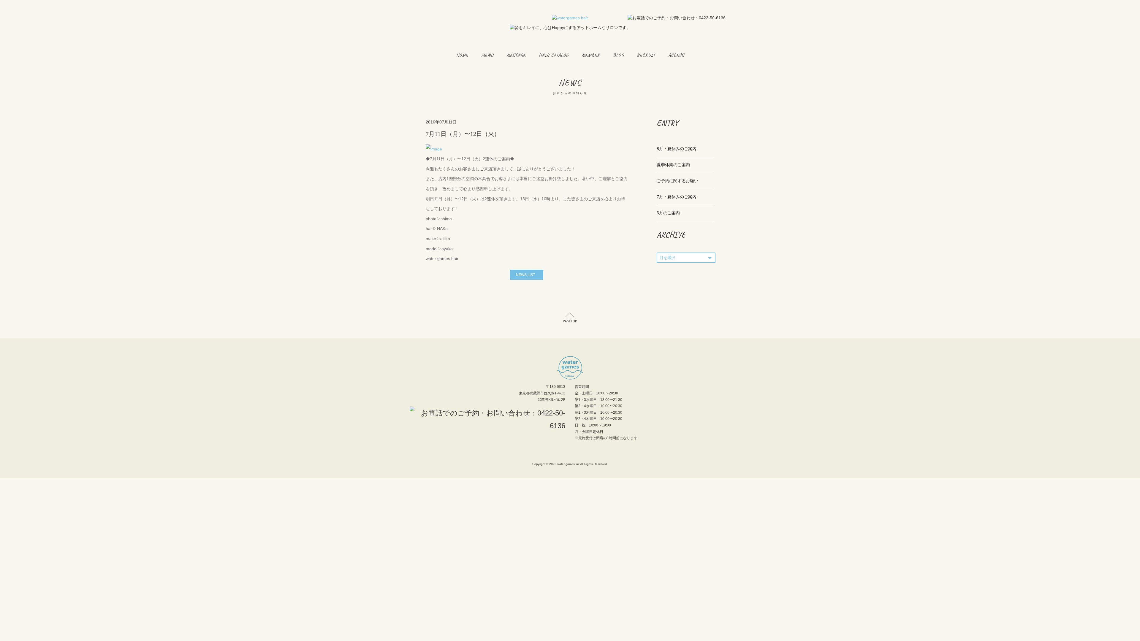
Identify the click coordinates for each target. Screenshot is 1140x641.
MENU (487, 55)
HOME (462, 55)
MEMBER (591, 55)
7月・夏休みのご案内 (676, 196)
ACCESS (676, 55)
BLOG (618, 55)
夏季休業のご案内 (673, 164)
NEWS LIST (525, 275)
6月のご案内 (668, 212)
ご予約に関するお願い (677, 180)
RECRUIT (646, 55)
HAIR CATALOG (554, 55)
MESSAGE (516, 55)
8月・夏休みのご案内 (676, 148)
